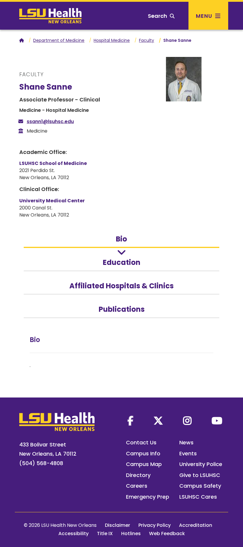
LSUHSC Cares (198, 496)
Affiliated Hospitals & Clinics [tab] (121, 286)
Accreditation (195, 525)
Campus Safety (200, 485)
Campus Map (144, 464)
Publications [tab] (122, 309)
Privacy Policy (154, 525)
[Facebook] (130, 420)
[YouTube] (217, 420)
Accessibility (73, 533)
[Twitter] (158, 420)
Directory (138, 475)
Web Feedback (167, 533)
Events (188, 453)
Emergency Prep (147, 496)
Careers (136, 485)
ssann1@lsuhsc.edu (50, 121)
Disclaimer (117, 525)
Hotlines (131, 533)
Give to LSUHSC (199, 475)
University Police (200, 464)
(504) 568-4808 (41, 463)
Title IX (105, 533)
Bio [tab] (121, 239)
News (186, 442)
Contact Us (141, 442)
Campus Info (143, 453)
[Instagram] (187, 420)
